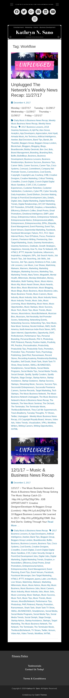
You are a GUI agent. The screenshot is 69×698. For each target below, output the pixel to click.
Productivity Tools (35, 349)
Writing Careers (25, 426)
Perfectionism (17, 336)
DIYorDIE (29, 207)
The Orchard (48, 403)
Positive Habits (39, 342)
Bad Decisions (25, 140)
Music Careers (39, 294)
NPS (53, 329)
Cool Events (45, 172)
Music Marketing (28, 304)
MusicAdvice (24, 313)
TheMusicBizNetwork (20, 410)
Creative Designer (40, 547)
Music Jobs (37, 300)
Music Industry (17, 591)
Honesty (25, 249)
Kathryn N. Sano (33, 688)
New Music (51, 323)
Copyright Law (27, 175)
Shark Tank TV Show (45, 608)
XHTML (14, 429)
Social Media (30, 368)
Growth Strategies (47, 246)
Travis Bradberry (18, 413)
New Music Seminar (20, 326)
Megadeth (44, 275)
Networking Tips (38, 323)
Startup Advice (39, 377)
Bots (51, 149)
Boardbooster (17, 149)
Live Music (28, 265)
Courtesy (39, 175)
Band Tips (37, 140)
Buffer (13, 156)
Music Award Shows (30, 284)
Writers (14, 426)
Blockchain (16, 146)
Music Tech (16, 310)
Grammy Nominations (43, 242)
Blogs (43, 146)
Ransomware (38, 355)
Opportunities (30, 333)
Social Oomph (17, 374)
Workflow (52, 423)
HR (55, 249)
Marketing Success (30, 271)
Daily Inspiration (18, 194)
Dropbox (39, 207)
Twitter (14, 416)
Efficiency (15, 210)
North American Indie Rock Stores (35, 329)
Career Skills (17, 165)
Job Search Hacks (45, 255)
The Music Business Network (33, 394)
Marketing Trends (19, 275)
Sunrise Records (27, 390)
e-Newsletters (50, 207)
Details (51, 198)
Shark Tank (36, 361)
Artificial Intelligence (47, 136)
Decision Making (48, 194)
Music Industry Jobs (28, 297)
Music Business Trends (21, 294)
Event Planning (37, 226)
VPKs (44, 423)
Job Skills (41, 259)
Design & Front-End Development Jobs (29, 198)
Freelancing (42, 239)
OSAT (51, 333)
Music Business (30, 291)
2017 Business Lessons (32, 127)
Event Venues (17, 230)
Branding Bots (46, 152)
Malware (15, 268)
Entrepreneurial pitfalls (43, 220)
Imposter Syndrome (34, 252)
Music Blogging (46, 288)
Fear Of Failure (31, 236)
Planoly (28, 342)
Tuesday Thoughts (35, 413)
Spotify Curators (39, 374)
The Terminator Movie (35, 406)
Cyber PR (37, 191)
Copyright (15, 175)
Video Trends (22, 423)
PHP (13, 342)
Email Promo (43, 210)
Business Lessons (32, 159)
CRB (46, 175)
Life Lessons (17, 265)
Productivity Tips (18, 349)
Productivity (43, 345)
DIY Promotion (17, 207)
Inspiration (16, 255)
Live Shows (39, 265)
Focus (42, 236)
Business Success (33, 162)
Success (40, 384)
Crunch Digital (27, 181)
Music (37, 281)
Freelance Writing (27, 239)
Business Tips (48, 162)
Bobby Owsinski (31, 149)
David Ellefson (33, 194)
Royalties (15, 361)
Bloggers (26, 146)
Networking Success (20, 323)
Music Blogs (16, 291)
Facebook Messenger (21, 233)
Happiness (16, 249)
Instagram (26, 255)
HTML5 (14, 252)
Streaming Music (27, 384)
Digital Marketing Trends (32, 559)
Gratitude (34, 246)
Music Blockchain (30, 288)
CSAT (28, 185)
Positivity (51, 342)
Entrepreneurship (33, 223)
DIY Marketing (48, 204)
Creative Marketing (29, 178)
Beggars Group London (45, 143)
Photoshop (48, 339)
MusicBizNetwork (39, 313)
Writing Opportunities (43, 426)
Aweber (14, 140)
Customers (27, 191)
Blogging (35, 146)
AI (30, 130)
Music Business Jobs (47, 291)
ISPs (34, 255)
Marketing (33, 268)
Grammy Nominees (20, 246)
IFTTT (21, 252)
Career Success (31, 165)
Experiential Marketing (35, 230)
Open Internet (17, 333)
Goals (30, 242)
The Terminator (18, 406)
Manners (24, 268)
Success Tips (51, 384)
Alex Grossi (44, 130)
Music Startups (31, 307)
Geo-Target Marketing (41, 575)
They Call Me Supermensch (44, 410)
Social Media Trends (47, 371)
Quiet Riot (26, 355)
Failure (35, 233)
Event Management (20, 226)
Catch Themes (41, 695)
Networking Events (38, 320)
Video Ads (15, 633)
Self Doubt (25, 361)
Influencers (49, 252)
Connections (33, 172)
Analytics (15, 133)
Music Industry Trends (21, 300)
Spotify (28, 374)
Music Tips (27, 310)
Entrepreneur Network (47, 217)
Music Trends (39, 310)
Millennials (23, 278)
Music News (42, 304)
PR (12, 345)
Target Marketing (43, 390)
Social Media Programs (21, 614)
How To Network (45, 249)
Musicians (20, 316)
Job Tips (23, 262)
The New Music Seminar (31, 403)
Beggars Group (27, 143)
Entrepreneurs (17, 223)
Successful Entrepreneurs (22, 387)
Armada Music (17, 136)
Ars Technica (31, 136)
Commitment (34, 169)
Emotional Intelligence (32, 214)
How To (33, 249)
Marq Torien (33, 275)
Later (53, 262)
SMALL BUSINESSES (40, 365)
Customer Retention (32, 188)
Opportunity (43, 333)
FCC (41, 233)
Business (32, 156)
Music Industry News (47, 297)
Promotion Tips (18, 352)
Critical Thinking (46, 178)
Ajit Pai (35, 130)
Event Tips (49, 226)
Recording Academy (27, 358)
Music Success (45, 307)
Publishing (16, 355)
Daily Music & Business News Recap (31, 120)
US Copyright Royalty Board (31, 419)
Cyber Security (50, 191)
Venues (48, 419)
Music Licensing (18, 595)
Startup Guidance (30, 381)
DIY (39, 204)
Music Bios (16, 288)
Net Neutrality (32, 316)
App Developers (27, 133)
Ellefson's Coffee (28, 210)
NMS (47, 326)
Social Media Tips (29, 371)
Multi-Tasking (27, 281)
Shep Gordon (23, 365)
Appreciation (41, 133)
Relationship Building (47, 358)
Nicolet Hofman (37, 326)
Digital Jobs (16, 201)
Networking (23, 320)
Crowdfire (15, 181)
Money (50, 278)
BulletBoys (22, 156)
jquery (31, 262)
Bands (46, 140)
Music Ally (15, 284)
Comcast (24, 169)
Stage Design (26, 377)
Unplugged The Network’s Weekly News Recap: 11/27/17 (34, 90)
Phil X (39, 339)
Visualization (35, 423)
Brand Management (20, 152)
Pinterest (20, 342)
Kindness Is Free (42, 262)
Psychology (47, 352)
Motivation (15, 281)
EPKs (44, 223)
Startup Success (46, 381)
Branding (34, 152)
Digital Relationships (27, 204)
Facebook (50, 230)
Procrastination (30, 345)
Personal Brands (28, 339)
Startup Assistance (33, 620)
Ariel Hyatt (52, 133)
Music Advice (47, 281)
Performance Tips (32, 336)
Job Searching (29, 259)
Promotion (48, 349)
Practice (18, 345)
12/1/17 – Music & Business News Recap (32, 472)
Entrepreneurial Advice (21, 220)
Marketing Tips (46, 271)
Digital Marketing (30, 201)
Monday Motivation (37, 278)
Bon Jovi (44, 149)
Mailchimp (50, 265)
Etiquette (52, 223)
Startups (15, 384)
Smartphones (17, 368)
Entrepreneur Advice (27, 217)
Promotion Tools (33, 352)
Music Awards (46, 284)
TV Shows (49, 413)
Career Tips (44, 165)
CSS (34, 185)
